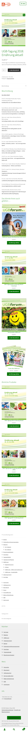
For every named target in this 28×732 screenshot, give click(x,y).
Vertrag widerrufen (8, 676)
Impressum (6, 600)
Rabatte (5, 544)
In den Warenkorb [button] (14, 291)
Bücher (5, 539)
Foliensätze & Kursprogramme (11, 542)
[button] (24, 15)
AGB (4, 597)
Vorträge (5, 577)
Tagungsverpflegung (8, 559)
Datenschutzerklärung (7, 710)
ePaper (7, 567)
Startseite (6, 582)
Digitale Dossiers (9, 564)
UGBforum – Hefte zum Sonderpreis (13, 569)
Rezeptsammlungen (8, 552)
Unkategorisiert (7, 574)
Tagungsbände (10, 78)
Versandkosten (7, 592)
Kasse (4, 590)
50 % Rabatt (8, 549)
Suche (14, 729)
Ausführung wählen (14, 242)
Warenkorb (6, 587)
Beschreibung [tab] (5, 86)
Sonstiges (5, 554)
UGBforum (6, 562)
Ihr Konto (4, 729)
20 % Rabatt (8, 547)
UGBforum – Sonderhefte (11, 572)
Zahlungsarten (7, 585)
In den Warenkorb (14, 70)
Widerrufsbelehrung (8, 595)
